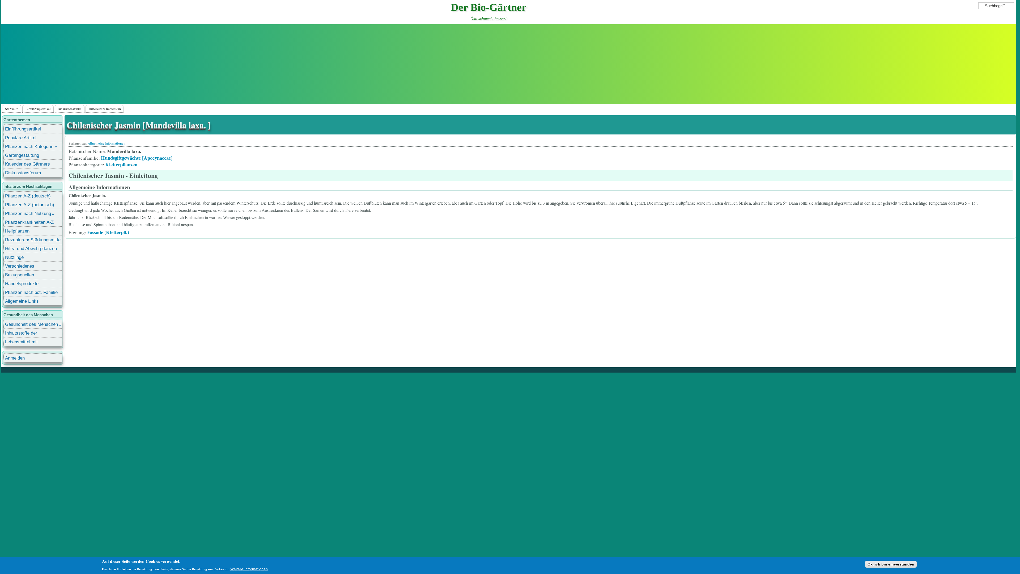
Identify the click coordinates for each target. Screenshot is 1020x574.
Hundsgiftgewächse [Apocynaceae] (136, 157)
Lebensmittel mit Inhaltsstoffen (21, 342)
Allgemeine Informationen (106, 143)
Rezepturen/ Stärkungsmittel (33, 239)
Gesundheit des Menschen (31, 324)
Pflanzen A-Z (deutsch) (28, 196)
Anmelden (15, 358)
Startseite (11, 108)
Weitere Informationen (249, 569)
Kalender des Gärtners (27, 164)
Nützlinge (14, 257)
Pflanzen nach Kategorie (29, 146)
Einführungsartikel (38, 108)
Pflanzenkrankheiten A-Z (29, 222)
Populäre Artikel (20, 137)
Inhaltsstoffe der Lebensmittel (21, 334)
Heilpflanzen (17, 231)
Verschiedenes (19, 266)
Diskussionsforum (70, 108)
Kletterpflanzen (121, 164)
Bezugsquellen (19, 274)
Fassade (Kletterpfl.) (108, 232)
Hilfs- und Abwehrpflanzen (31, 248)
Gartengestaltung (22, 155)
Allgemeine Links (22, 301)
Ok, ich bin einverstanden (891, 564)
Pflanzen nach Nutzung (28, 213)
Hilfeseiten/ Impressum (105, 108)
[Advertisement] (508, 64)
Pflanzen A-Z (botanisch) (29, 204)
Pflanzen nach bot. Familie (31, 292)
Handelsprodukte (22, 283)
